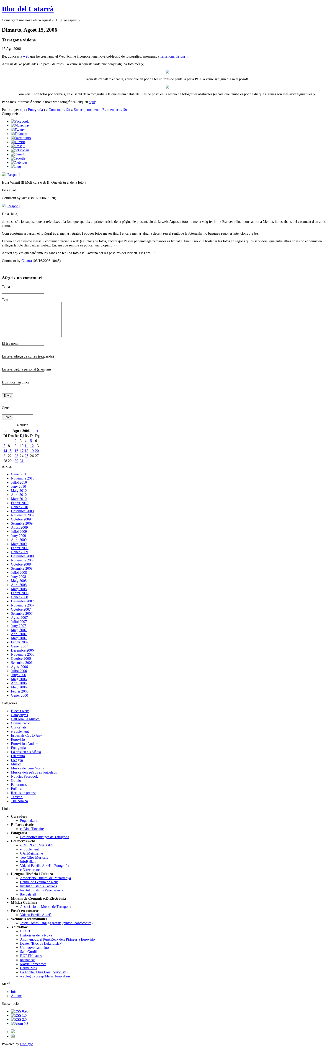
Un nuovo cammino (34, 947)
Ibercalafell (28, 894)
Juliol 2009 (19, 531)
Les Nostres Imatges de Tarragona (44, 837)
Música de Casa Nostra (27, 768)
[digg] (16, 166)
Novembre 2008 (22, 560)
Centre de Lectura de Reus (39, 882)
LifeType (26, 1044)
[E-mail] (17, 154)
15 (10, 451)
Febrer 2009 (19, 548)
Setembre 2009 (22, 523)
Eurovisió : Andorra (25, 744)
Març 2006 (19, 687)
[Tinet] (13, 1036)
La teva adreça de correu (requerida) (28, 356)
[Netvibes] (19, 162)
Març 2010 (19, 499)
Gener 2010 (19, 507)
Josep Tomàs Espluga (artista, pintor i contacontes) (56, 923)
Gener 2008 (19, 597)
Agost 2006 (19, 667)
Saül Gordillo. (30, 952)
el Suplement (29, 849)
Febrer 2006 (19, 691)
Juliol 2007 (19, 622)
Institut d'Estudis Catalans (38, 886)
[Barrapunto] (21, 138)
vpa (22, 110)
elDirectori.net (30, 870)
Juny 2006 (18, 675)
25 (26, 456)
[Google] (18, 158)
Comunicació (20, 723)
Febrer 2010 (19, 503)
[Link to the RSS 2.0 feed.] (19, 1019)
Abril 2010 (19, 495)
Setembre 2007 (22, 613)
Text (5, 300)
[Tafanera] (19, 134)
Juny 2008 (18, 577)
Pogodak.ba (28, 820)
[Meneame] (20, 125)
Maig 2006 (19, 679)
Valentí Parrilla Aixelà (36, 915)
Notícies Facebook (24, 776)
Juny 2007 (18, 626)
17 (21, 451)
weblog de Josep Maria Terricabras (45, 976)
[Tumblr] (18, 142)
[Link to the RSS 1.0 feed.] (19, 1015)
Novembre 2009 (22, 515)
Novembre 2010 (22, 478)
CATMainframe (31, 853)
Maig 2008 (19, 581)
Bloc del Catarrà (28, 9)
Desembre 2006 (22, 650)
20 (37, 451)
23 (16, 456)
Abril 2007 (19, 634)
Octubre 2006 (21, 658)
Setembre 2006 (22, 663)
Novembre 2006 (22, 654)
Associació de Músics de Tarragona (45, 906)
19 (32, 451)
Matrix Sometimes (33, 964)
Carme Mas (28, 968)
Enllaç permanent (86, 110)
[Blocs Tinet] (13, 1032)
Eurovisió (18, 739)
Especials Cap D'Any (26, 735)
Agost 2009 (19, 527)
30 (16, 461)
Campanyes (19, 715)
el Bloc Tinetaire (32, 829)
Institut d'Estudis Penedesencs (41, 890)
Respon (13, 175)
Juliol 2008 (19, 572)
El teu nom (10, 343)
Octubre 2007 (21, 609)
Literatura (18, 756)
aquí (92, 102)
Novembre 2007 (22, 605)
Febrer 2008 (19, 593)
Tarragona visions (173, 56)
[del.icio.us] (20, 150)
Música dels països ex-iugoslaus (34, 772)
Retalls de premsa (23, 793)
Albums (16, 996)
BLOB (25, 931)
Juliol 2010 (19, 482)
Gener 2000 (19, 695)
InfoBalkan (28, 861)
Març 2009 (19, 544)
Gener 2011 (19, 474)
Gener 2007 (19, 646)
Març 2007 (19, 638)
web (26, 56)
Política (16, 789)
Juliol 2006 (19, 671)
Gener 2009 (19, 552)
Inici (14, 992)
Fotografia (35, 110)
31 (21, 461)
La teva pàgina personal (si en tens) (27, 369)
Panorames (19, 785)
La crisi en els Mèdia (26, 752)
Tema (6, 287)
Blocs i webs (20, 711)
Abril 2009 (19, 540)
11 (26, 446)
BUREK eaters (31, 956)
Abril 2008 (19, 585)
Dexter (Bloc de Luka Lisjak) (41, 943)
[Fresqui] (18, 146)
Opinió (16, 780)
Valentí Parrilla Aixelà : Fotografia (44, 866)
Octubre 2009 (21, 519)
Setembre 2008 (22, 568)
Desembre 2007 (22, 601)
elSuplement (20, 731)
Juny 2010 (18, 486)
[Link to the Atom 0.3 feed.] (19, 1023)
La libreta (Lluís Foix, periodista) (43, 972)
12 (32, 446)
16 (16, 451)
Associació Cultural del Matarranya (45, 878)
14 (5, 451)
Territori (17, 797)
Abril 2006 (19, 683)
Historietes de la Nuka (36, 935)
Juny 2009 (18, 536)
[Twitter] (18, 130)
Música (16, 764)
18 (26, 451)
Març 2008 (19, 589)
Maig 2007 (19, 630)
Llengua (17, 760)
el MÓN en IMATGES (36, 845)
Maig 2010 (19, 490)
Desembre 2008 (22, 556)
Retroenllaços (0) (114, 110)
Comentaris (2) (59, 110)
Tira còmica (19, 801)
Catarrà (26, 261)
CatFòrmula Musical (25, 719)
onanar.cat (27, 960)
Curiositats (18, 727)
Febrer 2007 (19, 642)
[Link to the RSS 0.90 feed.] (19, 1011)
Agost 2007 (19, 617)
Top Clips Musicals (34, 857)
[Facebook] (20, 121)
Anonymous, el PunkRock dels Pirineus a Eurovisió (57, 939)
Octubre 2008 (21, 564)
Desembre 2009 (22, 511)
